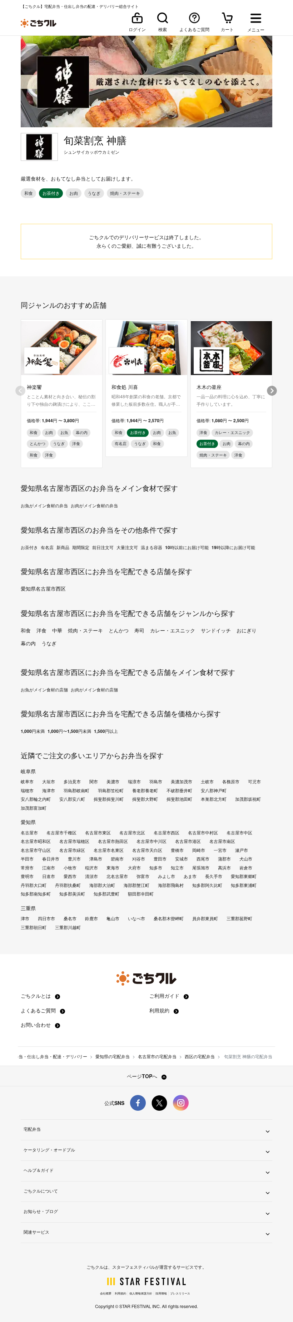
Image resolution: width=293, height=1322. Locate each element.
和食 (26, 630)
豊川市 (74, 858)
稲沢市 (91, 867)
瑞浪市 (134, 781)
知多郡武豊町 (106, 894)
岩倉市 (245, 867)
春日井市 (50, 858)
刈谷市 (138, 858)
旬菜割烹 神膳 (95, 140)
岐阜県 (28, 771)
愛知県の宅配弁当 (112, 1056)
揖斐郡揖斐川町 (109, 799)
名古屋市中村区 (203, 832)
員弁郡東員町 (205, 918)
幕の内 (28, 643)
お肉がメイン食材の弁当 (94, 505)
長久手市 (213, 876)
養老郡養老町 (145, 790)
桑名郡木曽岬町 (169, 918)
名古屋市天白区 (147, 850)
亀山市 (112, 918)
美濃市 (112, 781)
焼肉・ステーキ (85, 630)
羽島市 (155, 781)
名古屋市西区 (166, 832)
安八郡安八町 (72, 799)
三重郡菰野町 (239, 918)
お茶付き (29, 547)
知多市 (155, 867)
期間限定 (80, 547)
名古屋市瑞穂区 (74, 841)
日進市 (48, 876)
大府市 (134, 867)
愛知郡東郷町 (244, 876)
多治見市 (72, 781)
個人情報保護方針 (140, 1293)
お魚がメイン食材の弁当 (44, 505)
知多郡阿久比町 (207, 885)
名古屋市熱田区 (113, 841)
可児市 (254, 781)
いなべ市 (136, 918)
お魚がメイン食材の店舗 (44, 689)
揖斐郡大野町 (145, 799)
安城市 (181, 858)
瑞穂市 (27, 790)
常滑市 (27, 867)
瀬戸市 (241, 850)
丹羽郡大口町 (33, 885)
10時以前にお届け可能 (187, 547)
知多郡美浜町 (72, 894)
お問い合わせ (36, 1024)
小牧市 (70, 867)
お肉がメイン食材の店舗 (94, 689)
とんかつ (119, 630)
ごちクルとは (36, 995)
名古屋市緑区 (72, 850)
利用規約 (160, 1010)
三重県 (28, 908)
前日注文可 (103, 547)
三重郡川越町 (68, 927)
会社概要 (105, 1293)
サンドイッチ (216, 630)
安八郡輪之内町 (36, 799)
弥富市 (142, 876)
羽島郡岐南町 (76, 790)
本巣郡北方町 (214, 799)
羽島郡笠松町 (111, 790)
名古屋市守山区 (36, 850)
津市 (25, 918)
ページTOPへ (143, 1076)
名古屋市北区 (132, 832)
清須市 (91, 876)
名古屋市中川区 (151, 841)
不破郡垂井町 (179, 790)
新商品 (62, 547)
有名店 (47, 547)
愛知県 (28, 821)
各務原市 (230, 781)
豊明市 (27, 876)
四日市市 (46, 918)
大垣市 (48, 781)
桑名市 (70, 918)
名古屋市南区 (222, 841)
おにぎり (247, 630)
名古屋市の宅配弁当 (157, 1056)
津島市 (95, 858)
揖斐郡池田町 (179, 799)
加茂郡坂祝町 (248, 799)
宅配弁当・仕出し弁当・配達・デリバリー (46, 1056)
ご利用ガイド (165, 995)
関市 (93, 781)
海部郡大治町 (102, 885)
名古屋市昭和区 (36, 841)
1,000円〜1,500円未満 (69, 731)
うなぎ (48, 643)
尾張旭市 (200, 867)
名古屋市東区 (98, 832)
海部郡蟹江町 (136, 885)
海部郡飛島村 (171, 885)
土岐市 (207, 781)
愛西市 (70, 876)
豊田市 (160, 858)
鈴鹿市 (91, 918)
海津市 (48, 790)
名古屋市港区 (188, 841)
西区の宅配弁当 (200, 1056)
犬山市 (245, 858)
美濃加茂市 (181, 781)
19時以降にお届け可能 (233, 547)
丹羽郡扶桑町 (68, 885)
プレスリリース (180, 1293)
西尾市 (203, 858)
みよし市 (166, 876)
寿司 (139, 630)
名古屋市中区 (239, 832)
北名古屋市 (117, 876)
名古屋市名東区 (109, 850)
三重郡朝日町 (33, 927)
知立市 (177, 867)
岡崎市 (198, 850)
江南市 (48, 867)
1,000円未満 (33, 731)
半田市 (27, 858)
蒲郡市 (224, 858)
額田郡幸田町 (141, 894)
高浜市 (224, 867)
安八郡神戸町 (214, 790)
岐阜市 (27, 781)
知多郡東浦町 (244, 885)
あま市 (190, 876)
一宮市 (220, 850)
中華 (57, 630)
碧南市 (117, 858)
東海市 (112, 867)
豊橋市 (177, 850)
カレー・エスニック (172, 630)
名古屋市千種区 (61, 832)
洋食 (41, 630)
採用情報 (161, 1293)
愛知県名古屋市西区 (43, 588)
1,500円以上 (106, 731)
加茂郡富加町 (33, 808)
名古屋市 (29, 832)
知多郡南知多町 (36, 894)
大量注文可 (127, 547)
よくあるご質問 (39, 1010)
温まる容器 (151, 547)
